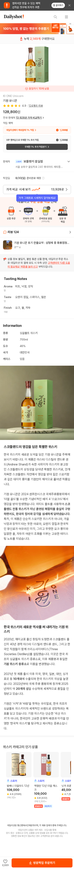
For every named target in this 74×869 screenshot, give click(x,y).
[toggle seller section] (68, 161)
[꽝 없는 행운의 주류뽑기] (37, 28)
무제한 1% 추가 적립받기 (35, 146)
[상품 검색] (55, 17)
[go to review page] (70, 232)
